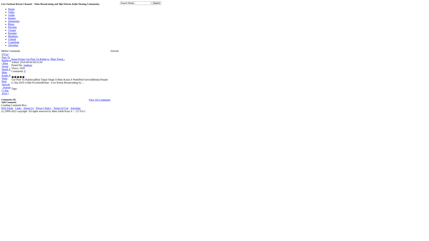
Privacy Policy (43, 108)
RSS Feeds (7, 108)
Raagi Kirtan (18, 59)
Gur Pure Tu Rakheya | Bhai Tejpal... (45, 59)
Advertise (75, 108)
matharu (28, 65)
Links (18, 108)
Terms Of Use (60, 108)
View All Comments (99, 99)
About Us (28, 108)
